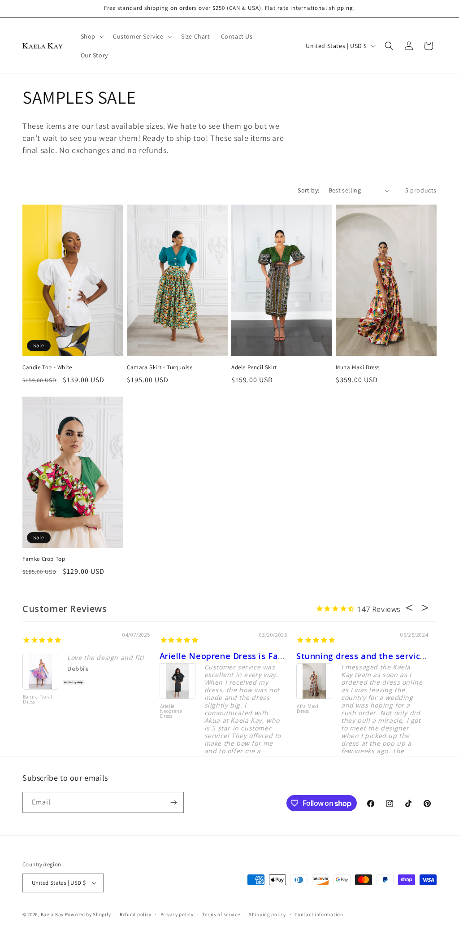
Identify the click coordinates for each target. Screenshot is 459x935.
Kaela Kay (52, 914)
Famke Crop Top (43, 559)
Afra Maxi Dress (307, 709)
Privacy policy (177, 914)
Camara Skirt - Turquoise (159, 367)
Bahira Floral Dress (37, 700)
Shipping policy (267, 914)
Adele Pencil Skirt (254, 367)
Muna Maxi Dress (358, 367)
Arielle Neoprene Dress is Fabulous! (234, 656)
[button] (91, 36)
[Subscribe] (173, 802)
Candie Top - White (47, 367)
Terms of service (221, 914)
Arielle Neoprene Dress (171, 711)
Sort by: (308, 190)
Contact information (318, 914)
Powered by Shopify (88, 914)
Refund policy (136, 914)
